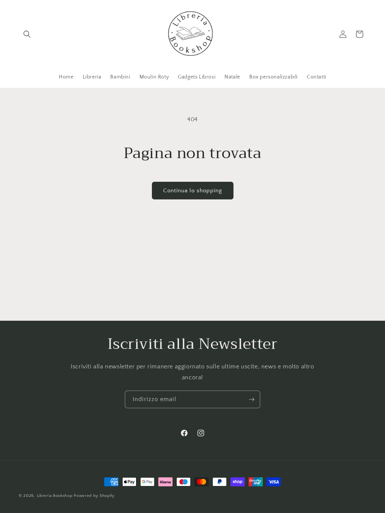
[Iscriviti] (251, 399)
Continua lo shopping (192, 190)
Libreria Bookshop (55, 495)
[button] (27, 34)
